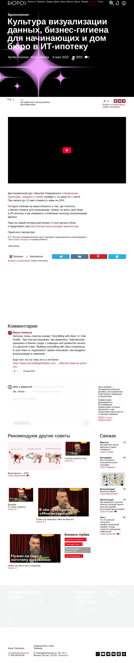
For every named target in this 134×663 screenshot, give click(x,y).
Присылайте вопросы (18, 239)
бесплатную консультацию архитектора (55, 226)
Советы (93, 2)
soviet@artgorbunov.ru (18, 653)
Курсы (77, 2)
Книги (63, 2)
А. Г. (22, 100)
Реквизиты (63, 655)
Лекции (84, 2)
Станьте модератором (105, 419)
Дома (56, 2)
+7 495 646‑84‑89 (16, 655)
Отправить (21, 423)
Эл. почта (18, 391)
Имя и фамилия (22, 386)
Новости (32, 2)
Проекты (41, 2)
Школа (70, 2)
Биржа (49, 2)
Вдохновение (14, 246)
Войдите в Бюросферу (113, 104)
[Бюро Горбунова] (17, 3)
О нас (100, 2)
